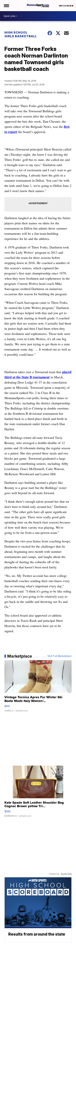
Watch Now (65, 6)
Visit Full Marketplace (59, 656)
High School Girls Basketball (20, 34)
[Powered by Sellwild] (66, 874)
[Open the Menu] (6, 5)
